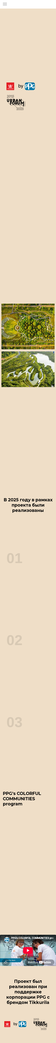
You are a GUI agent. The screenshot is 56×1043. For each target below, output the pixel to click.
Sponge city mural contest (24, 570)
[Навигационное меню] (5, 4)
